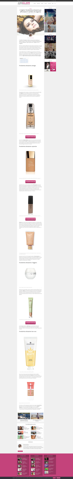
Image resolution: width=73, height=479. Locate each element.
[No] (70, 477)
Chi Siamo (18, 0)
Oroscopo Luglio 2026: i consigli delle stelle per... (50, 21)
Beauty (35, 3)
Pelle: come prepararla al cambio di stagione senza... (26, 428)
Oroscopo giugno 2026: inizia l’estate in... (50, 28)
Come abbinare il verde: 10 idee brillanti (51, 469)
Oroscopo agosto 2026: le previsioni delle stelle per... (50, 13)
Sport (52, 3)
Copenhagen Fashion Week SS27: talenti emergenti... (24, 459)
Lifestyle (45, 3)
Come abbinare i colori (51, 472)
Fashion (42, 3)
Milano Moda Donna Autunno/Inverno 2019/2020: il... (51, 459)
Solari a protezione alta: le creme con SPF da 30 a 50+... (40, 428)
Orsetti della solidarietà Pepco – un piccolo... (24, 466)
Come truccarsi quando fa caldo (26, 432)
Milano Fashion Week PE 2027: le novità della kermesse (24, 470)
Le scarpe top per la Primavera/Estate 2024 (51, 466)
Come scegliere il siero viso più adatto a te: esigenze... (27, 437)
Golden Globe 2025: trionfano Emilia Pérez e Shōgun (50, 47)
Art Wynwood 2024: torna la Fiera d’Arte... (50, 55)
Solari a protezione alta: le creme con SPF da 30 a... (24, 473)
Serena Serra (33, 13)
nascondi (24, 58)
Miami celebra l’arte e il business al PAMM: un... (50, 39)
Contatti (21, 0)
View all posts (20, 451)
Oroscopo (49, 3)
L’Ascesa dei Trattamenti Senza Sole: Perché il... (39, 433)
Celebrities (38, 3)
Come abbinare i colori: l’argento (51, 462)
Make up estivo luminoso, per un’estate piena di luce (40, 437)
